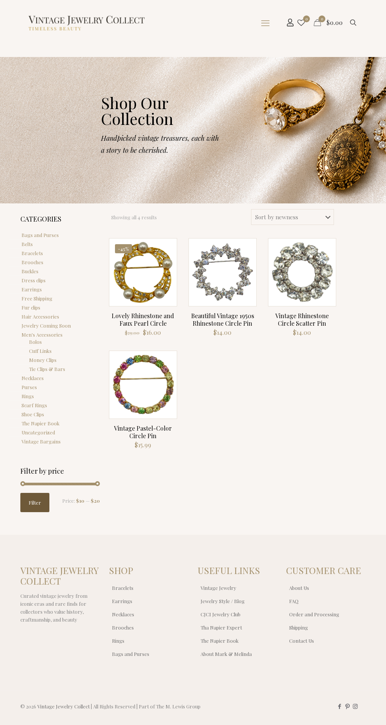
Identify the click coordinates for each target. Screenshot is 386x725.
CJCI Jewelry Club (220, 614)
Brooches (32, 262)
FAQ (294, 601)
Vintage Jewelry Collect (63, 706)
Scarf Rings (34, 405)
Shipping (298, 627)
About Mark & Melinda (226, 654)
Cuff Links (40, 351)
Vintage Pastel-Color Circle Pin (143, 432)
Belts (27, 244)
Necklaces (32, 378)
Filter (35, 502)
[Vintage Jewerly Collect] (87, 22)
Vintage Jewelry (218, 588)
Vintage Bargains (41, 441)
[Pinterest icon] (347, 706)
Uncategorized (38, 432)
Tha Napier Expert (221, 627)
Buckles (29, 271)
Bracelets (32, 253)
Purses (29, 387)
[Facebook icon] (339, 706)
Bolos (35, 342)
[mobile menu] (265, 22)
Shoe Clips (32, 414)
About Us (299, 588)
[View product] (166, 265)
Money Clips (43, 360)
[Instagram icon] (355, 706)
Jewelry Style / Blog (223, 601)
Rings (27, 396)
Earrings (31, 289)
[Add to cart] (166, 249)
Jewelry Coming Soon (46, 325)
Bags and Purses (40, 235)
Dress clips (33, 280)
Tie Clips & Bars (47, 369)
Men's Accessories (42, 334)
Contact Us (301, 640)
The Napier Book (40, 423)
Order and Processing (314, 614)
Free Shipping (36, 298)
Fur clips (30, 307)
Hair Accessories (40, 316)
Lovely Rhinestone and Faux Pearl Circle (143, 319)
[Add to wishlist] (166, 281)
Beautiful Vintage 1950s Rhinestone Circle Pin (222, 319)
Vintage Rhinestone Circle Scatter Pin (302, 319)
